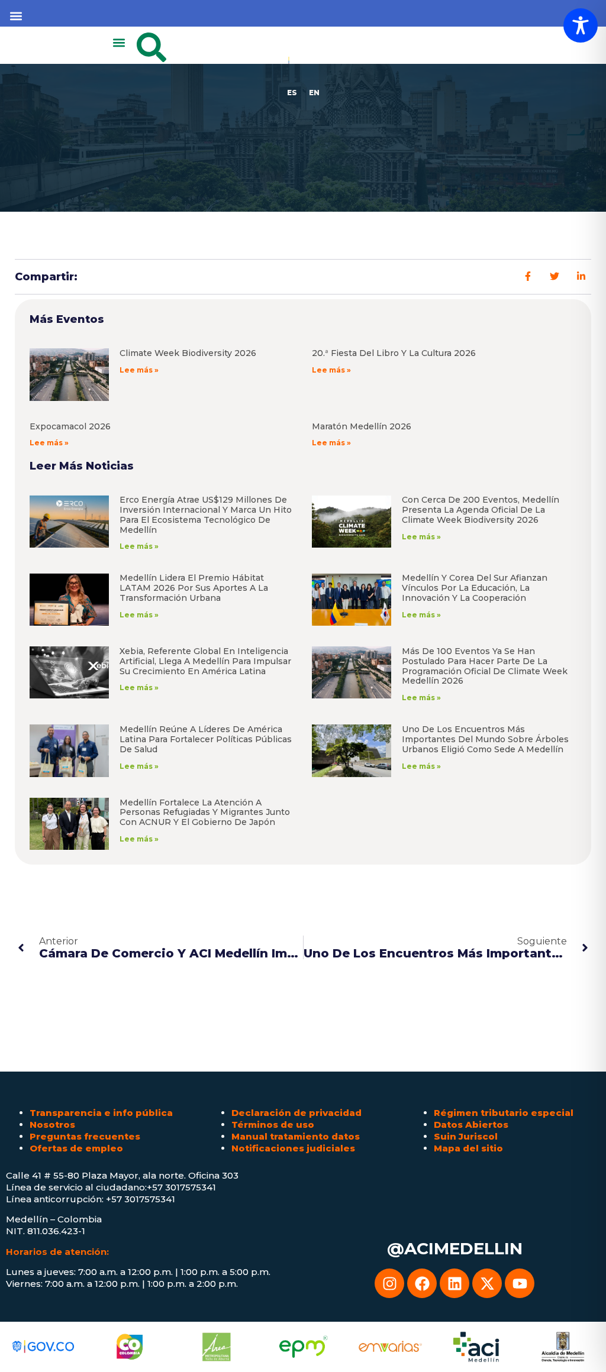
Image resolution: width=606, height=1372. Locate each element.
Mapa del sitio (468, 1148)
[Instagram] (389, 1283)
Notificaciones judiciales (293, 1148)
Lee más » (139, 369)
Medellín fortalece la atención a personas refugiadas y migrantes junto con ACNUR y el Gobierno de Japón (205, 812)
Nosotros (52, 1124)
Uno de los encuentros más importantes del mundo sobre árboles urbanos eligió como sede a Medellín (485, 739)
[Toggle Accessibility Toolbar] (580, 25)
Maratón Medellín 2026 (361, 426)
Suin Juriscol (466, 1136)
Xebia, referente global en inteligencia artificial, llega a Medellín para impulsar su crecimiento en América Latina (205, 661)
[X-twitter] (487, 1283)
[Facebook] (422, 1283)
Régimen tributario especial (503, 1112)
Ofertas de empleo (76, 1148)
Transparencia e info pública (101, 1112)
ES (292, 92)
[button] (15, 15)
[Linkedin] (454, 1283)
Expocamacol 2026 (70, 426)
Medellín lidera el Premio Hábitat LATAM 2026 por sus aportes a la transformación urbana (194, 587)
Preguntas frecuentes (85, 1136)
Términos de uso (272, 1124)
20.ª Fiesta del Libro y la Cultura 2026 (394, 353)
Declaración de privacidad (296, 1112)
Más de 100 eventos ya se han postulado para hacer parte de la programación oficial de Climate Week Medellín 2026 (485, 666)
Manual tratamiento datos (295, 1136)
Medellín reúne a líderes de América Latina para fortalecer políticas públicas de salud (206, 739)
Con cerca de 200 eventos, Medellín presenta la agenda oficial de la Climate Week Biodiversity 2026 (480, 509)
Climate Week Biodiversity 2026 (188, 353)
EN (314, 92)
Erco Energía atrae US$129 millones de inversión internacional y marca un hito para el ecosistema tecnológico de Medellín (206, 514)
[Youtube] (519, 1283)
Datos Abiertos (471, 1124)
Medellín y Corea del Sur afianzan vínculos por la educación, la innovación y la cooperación (474, 587)
